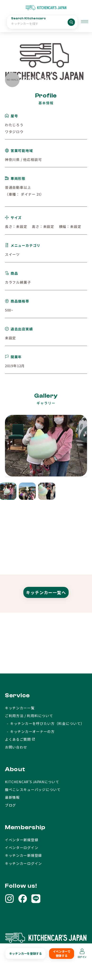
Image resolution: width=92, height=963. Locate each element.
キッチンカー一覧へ (46, 592)
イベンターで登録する (62, 953)
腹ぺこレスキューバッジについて (33, 789)
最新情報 (12, 797)
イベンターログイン (21, 847)
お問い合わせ (16, 746)
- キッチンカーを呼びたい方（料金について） (44, 723)
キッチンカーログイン (23, 863)
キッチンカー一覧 (20, 707)
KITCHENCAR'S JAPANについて (32, 781)
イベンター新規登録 (21, 839)
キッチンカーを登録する (25, 953)
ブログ (10, 805)
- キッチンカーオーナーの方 (30, 731)
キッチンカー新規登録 (23, 855)
